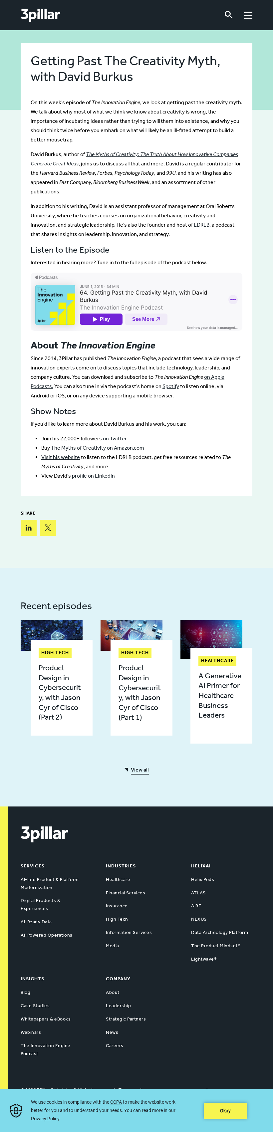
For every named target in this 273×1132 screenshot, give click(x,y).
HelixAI (201, 866)
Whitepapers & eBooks (46, 1019)
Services (33, 866)
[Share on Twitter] (48, 528)
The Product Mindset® (215, 946)
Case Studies (35, 1006)
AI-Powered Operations (47, 935)
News (112, 1032)
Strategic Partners (126, 1019)
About (113, 992)
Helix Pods (202, 879)
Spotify (170, 386)
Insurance (117, 906)
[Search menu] (228, 15)
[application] (136, 1110)
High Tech (117, 919)
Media (112, 946)
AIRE (196, 906)
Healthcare (118, 879)
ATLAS (198, 893)
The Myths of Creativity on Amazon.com (97, 448)
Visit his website (60, 457)
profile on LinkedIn (93, 476)
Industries (121, 866)
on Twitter (115, 438)
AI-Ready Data (36, 922)
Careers (115, 1045)
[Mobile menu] (248, 15)
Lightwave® (203, 959)
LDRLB (201, 225)
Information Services (129, 932)
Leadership (118, 1006)
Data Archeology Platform (219, 932)
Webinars (31, 1032)
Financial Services (125, 893)
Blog (25, 992)
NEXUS (199, 919)
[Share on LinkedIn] (29, 528)
